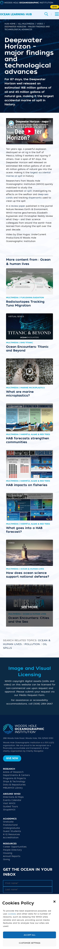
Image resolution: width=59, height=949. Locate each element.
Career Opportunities (14, 846)
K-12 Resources (11, 834)
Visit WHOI (9, 803)
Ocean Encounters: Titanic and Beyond (27, 348)
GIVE (54, 7)
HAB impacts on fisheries (26, 485)
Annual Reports (11, 856)
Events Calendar (12, 800)
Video (11, 361)
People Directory (12, 850)
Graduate (8, 821)
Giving (6, 859)
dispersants (35, 197)
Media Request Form (31, 695)
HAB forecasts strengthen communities (27, 440)
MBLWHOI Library (13, 787)
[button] (54, 901)
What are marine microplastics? (20, 393)
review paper (18, 206)
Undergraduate (11, 828)
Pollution (32, 644)
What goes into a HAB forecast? (24, 530)
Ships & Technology (14, 781)
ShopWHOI (9, 809)
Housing (7, 853)
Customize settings (29, 943)
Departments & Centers (16, 775)
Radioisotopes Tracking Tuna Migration (25, 303)
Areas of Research (13, 772)
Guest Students (12, 831)
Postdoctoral (10, 825)
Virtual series (16, 316)
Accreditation (10, 837)
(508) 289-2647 (42, 703)
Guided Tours (10, 806)
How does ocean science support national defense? (27, 575)
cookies (12, 914)
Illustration (15, 271)
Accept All (29, 935)
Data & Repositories (14, 784)
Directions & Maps (13, 797)
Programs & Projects (14, 778)
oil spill (28, 191)
